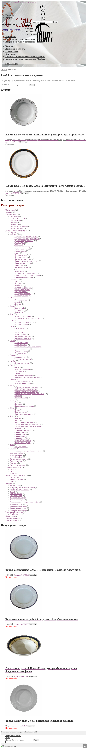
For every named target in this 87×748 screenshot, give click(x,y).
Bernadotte (14, 235)
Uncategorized (10, 210)
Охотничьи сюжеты (22, 259)
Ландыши (18, 284)
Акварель (18, 418)
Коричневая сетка (21, 349)
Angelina (13, 233)
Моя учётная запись (13, 736)
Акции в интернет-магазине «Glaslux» (25, 41)
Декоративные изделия (19, 459)
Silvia (12, 408)
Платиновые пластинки (23, 375)
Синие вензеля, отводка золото (26, 261)
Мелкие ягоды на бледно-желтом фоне (29, 394)
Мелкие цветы (20, 251)
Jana (11, 314)
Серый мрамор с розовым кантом (27, 318)
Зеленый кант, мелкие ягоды (25, 390)
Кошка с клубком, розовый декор (27, 424)
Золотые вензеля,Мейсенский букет (28, 451)
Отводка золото (20, 255)
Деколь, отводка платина (19, 490)
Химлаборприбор (12, 518)
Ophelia (13, 379)
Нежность (18, 404)
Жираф (17, 302)
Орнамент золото (21, 351)
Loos (12, 330)
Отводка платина (21, 257)
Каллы (17, 410)
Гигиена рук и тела (17, 218)
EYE (12, 298)
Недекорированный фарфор (16, 475)
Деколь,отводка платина (23, 241)
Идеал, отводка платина (23, 422)
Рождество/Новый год (14, 512)
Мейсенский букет (21, 249)
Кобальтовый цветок (22, 381)
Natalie (12, 361)
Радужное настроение (22, 430)
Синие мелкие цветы (22, 263)
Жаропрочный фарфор (14, 467)
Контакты (10, 36)
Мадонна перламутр (22, 247)
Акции (8, 17)
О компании (31, 34)
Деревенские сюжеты (22, 316)
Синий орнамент (21, 439)
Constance (13, 279)
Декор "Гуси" (19, 243)
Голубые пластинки (22, 369)
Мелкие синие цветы (22, 383)
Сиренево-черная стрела (23, 414)
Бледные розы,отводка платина (26, 239)
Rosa (12, 386)
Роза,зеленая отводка (22, 359)
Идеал (16, 420)
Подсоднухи (19, 271)
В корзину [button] (24, 142)
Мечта (16, 253)
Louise (12, 341)
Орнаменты (19, 312)
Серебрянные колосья (22, 294)
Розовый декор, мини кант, (24, 273)
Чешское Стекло (11, 520)
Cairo (12, 269)
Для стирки (14, 224)
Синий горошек (20, 434)
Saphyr (12, 400)
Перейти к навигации (9, 2)
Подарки (8, 483)
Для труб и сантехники (19, 226)
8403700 (17, 367)
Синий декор (19, 437)
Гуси (16, 281)
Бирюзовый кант (21, 343)
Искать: (28, 22)
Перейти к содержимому (27, 2)
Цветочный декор (21, 267)
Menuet (12, 355)
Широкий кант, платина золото (26, 377)
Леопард (17, 304)
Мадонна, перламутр (22, 288)
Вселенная (18, 332)
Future (12, 306)
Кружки (13, 463)
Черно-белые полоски (22, 441)
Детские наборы (16, 461)
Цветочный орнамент (22, 339)
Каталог (29, 28)
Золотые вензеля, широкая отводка (27, 347)
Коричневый (19, 371)
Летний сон (19, 286)
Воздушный (19, 308)
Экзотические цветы (22, 443)
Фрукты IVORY (20, 398)
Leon (12, 326)
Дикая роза (18, 245)
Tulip (12, 445)
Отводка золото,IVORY (23, 322)
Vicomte (13, 449)
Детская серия (15, 220)
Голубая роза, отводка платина (26, 388)
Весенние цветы (20, 300)
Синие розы (10, 516)
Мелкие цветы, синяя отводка (26, 392)
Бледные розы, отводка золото (26, 237)
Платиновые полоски (22, 337)
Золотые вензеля (20, 345)
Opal (11, 365)
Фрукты (17, 396)
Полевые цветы (20, 412)
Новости (9, 15)
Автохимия (14, 216)
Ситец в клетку (20, 328)
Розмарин (13, 473)
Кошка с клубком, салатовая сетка (27, 426)
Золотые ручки (20, 357)
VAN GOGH (15, 486)
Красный (18, 373)
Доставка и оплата (34, 31)
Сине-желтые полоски (23, 277)
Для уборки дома (16, 228)
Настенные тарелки (17, 465)
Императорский (16, 496)
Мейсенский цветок (22, 290)
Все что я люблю (16, 453)
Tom (11, 416)
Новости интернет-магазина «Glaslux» (25, 39)
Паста (12, 471)
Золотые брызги (16, 494)
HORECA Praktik (16, 479)
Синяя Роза (18, 265)
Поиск (55, 22)
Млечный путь (20, 310)
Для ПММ (14, 222)
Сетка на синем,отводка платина (27, 275)
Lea (11, 320)
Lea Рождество (15, 514)
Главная (4, 70)
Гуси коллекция (16, 455)
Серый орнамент (21, 296)
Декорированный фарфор (15, 230)
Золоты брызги (20, 335)
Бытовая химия (11, 214)
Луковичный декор (21, 363)
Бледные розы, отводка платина (22, 488)
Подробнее (33, 575)
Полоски (17, 428)
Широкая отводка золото (24, 406)
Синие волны (19, 432)
